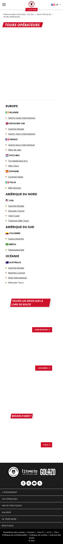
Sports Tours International (21, 133)
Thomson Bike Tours (18, 220)
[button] (56, 4)
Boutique (7, 525)
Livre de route (41, 330)
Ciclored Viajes (15, 176)
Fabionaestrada (16, 249)
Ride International (17, 277)
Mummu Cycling (16, 272)
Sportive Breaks (16, 128)
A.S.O (49, 532)
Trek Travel (14, 215)
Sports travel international (21, 117)
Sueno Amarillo (16, 238)
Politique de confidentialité (14, 535)
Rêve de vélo (14, 149)
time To (40, 532)
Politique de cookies (38, 535)
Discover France (16, 210)
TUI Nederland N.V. (18, 160)
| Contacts (30, 532)
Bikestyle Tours (16, 282)
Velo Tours (13, 165)
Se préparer (9, 519)
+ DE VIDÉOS (43, 368)
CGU (56, 532)
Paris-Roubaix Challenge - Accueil (18, 14)
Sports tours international (21, 144)
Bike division (14, 187)
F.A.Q (45, 445)
